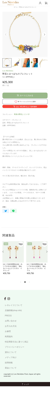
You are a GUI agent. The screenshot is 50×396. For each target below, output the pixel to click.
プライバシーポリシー (14, 347)
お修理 (8, 331)
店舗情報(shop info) (13, 310)
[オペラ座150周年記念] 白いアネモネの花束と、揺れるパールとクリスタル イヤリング (12, 267)
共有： (4, 207)
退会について (11, 368)
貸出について (11, 352)
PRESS (8, 316)
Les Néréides (7, 71)
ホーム (15, 7)
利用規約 (9, 336)
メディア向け (11, 357)
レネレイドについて (13, 305)
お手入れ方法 (11, 326)
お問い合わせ (11, 321)
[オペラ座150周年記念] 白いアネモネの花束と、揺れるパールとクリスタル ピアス (36, 267)
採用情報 (9, 363)
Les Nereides (10, 3)
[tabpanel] (13, 261)
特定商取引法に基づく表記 (16, 342)
